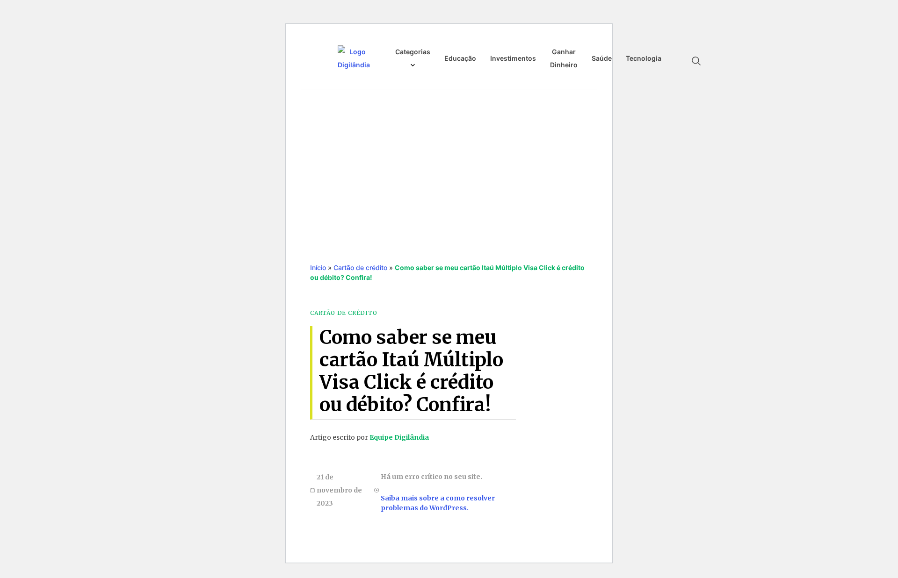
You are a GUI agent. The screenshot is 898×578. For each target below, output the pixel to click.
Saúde (602, 58)
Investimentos (513, 58)
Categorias (412, 52)
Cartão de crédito (360, 267)
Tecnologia (643, 58)
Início (318, 267)
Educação (460, 58)
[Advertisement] (449, 166)
